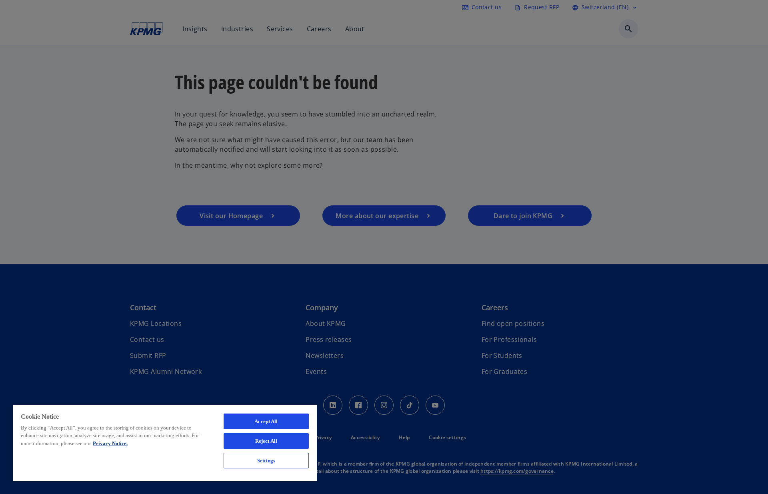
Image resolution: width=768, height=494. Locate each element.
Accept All (266, 421)
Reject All (266, 441)
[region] (165, 442)
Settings (266, 461)
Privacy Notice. (110, 443)
